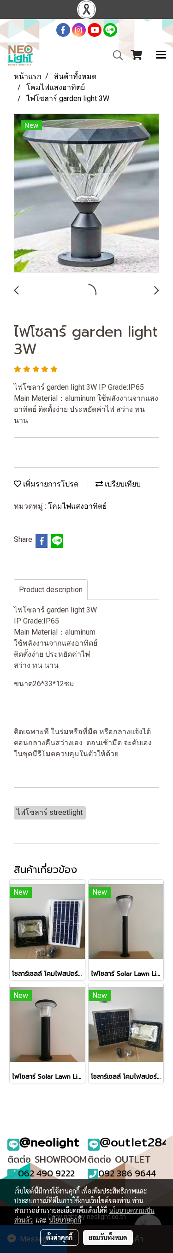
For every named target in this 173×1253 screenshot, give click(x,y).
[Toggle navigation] (161, 55)
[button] (115, 55)
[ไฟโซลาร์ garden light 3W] (86, 193)
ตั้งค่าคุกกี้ (59, 1237)
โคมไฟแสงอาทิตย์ (77, 506)
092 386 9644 (127, 1173)
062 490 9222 (46, 1173)
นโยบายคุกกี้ (65, 1220)
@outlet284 (135, 1142)
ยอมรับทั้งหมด (108, 1237)
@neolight (49, 1142)
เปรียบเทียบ (122, 484)
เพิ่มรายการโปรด (49, 484)
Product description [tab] (51, 589)
